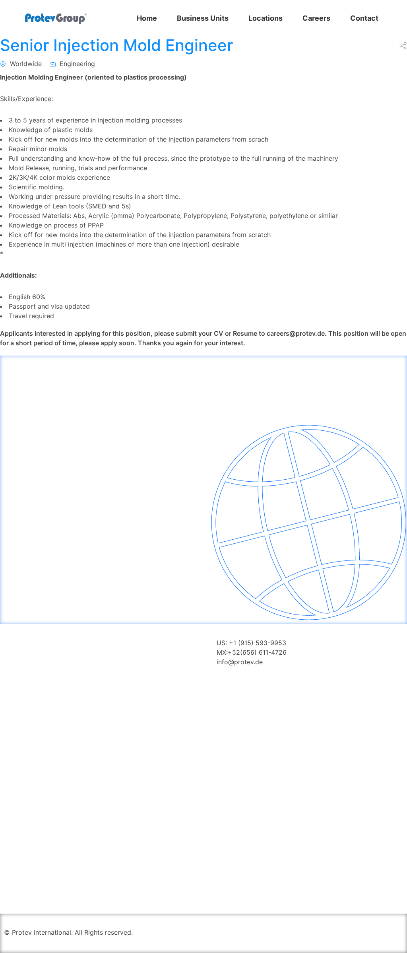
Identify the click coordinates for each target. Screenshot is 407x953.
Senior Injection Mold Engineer (116, 45)
